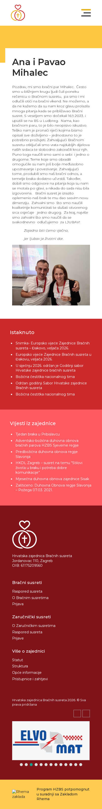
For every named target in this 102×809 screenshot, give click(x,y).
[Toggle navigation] (86, 13)
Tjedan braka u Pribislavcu (38, 434)
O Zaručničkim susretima (33, 625)
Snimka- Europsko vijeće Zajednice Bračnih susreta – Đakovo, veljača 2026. (53, 345)
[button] (86, 713)
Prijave (18, 638)
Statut (17, 660)
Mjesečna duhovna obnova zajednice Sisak (52, 479)
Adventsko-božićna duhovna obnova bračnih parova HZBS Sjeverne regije (47, 443)
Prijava (18, 604)
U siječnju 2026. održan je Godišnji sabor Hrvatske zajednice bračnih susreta (49, 368)
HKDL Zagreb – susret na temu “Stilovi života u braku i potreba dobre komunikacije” (49, 468)
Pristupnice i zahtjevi (30, 679)
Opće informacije (27, 672)
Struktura (20, 666)
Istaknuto (22, 332)
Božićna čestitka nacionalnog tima (46, 377)
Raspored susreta (27, 591)
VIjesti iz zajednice (33, 423)
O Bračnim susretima (30, 598)
